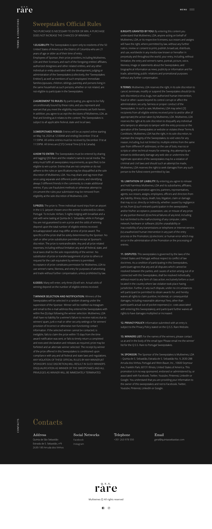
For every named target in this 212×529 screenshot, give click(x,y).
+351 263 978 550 (124, 439)
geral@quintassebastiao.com (169, 439)
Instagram (78, 443)
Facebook (78, 439)
